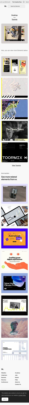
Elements (3, 377)
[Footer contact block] (14, 152)
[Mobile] (14, 66)
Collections (4, 375)
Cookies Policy (22, 395)
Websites (3, 373)
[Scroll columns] (14, 131)
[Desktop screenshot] (14, 350)
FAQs (16, 379)
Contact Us (18, 384)
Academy (17, 373)
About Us (17, 382)
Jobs (16, 375)
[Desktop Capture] (14, 238)
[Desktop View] (14, 283)
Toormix (14, 19)
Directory (3, 379)
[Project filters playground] (14, 88)
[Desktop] (14, 194)
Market (17, 377)
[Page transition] (14, 109)
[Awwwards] (5, 6)
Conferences (4, 382)
